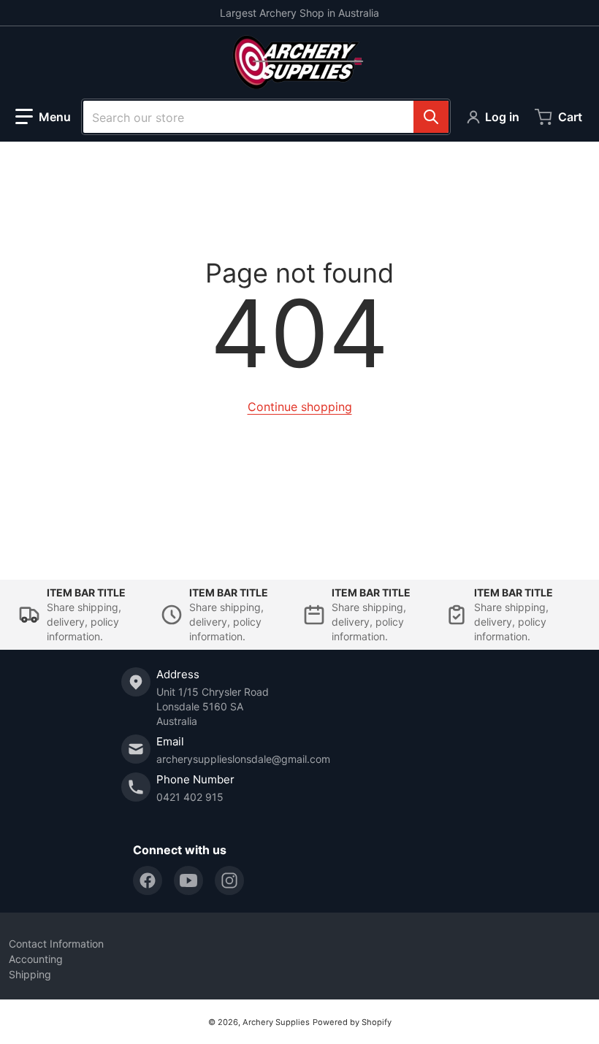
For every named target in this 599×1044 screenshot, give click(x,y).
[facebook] (147, 880)
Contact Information (56, 943)
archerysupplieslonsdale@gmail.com (243, 759)
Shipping (30, 974)
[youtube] (188, 880)
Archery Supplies (276, 1022)
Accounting (36, 959)
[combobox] (266, 117)
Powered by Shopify (352, 1022)
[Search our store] (431, 117)
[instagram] (229, 880)
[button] (43, 116)
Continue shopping (300, 406)
